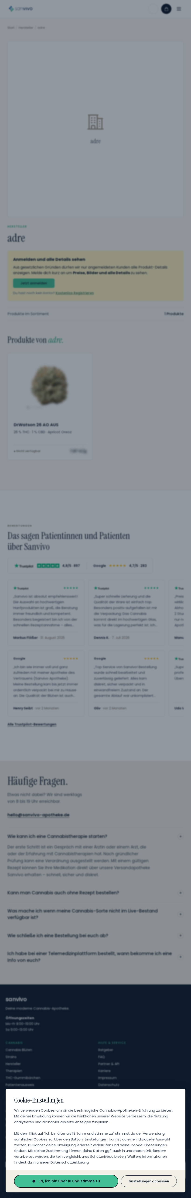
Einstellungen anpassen (149, 1181)
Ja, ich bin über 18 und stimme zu (69, 1181)
